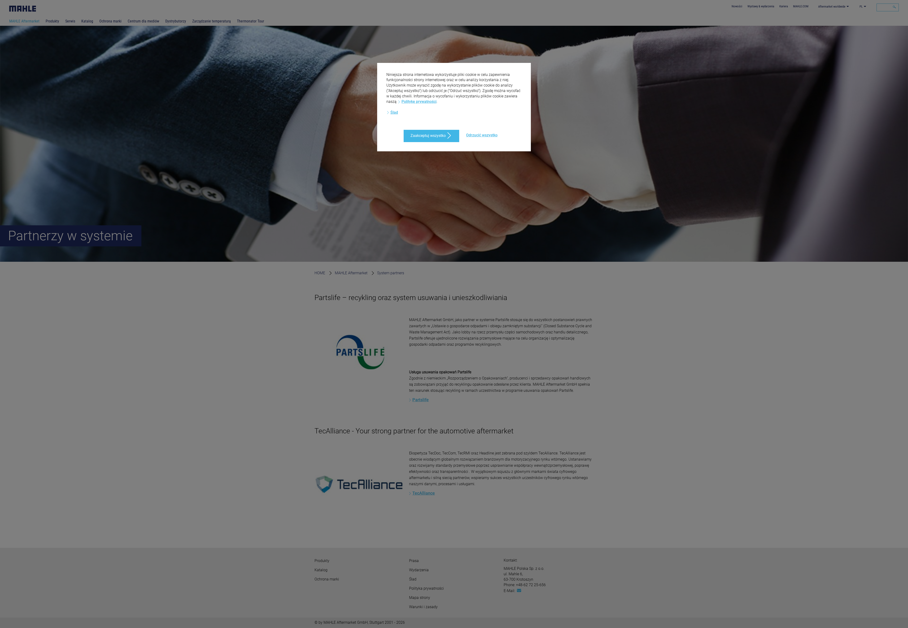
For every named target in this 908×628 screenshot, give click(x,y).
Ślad (394, 112)
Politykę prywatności (419, 101)
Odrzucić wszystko (482, 135)
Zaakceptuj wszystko (428, 135)
